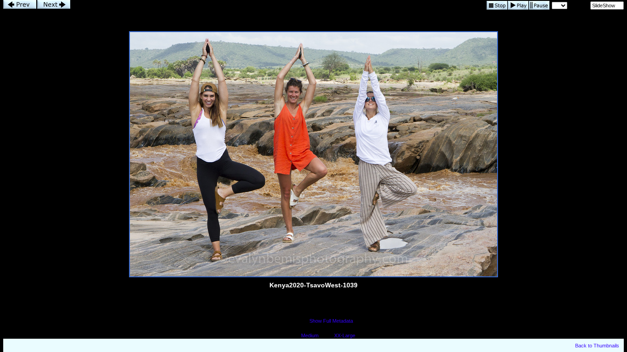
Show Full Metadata (331, 321)
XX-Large (344, 335)
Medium (310, 335)
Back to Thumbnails (597, 345)
